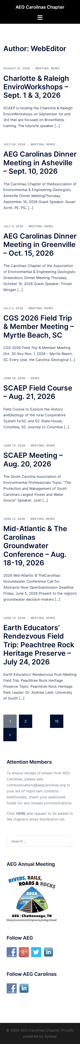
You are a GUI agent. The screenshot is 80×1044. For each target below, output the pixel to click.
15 (57, 721)
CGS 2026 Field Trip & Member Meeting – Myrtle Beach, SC (38, 326)
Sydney (50, 1036)
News (55, 68)
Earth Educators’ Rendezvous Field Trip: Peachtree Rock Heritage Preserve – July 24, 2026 (38, 644)
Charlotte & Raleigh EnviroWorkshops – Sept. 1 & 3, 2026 (36, 87)
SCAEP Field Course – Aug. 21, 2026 (37, 392)
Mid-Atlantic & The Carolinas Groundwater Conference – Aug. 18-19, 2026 (35, 545)
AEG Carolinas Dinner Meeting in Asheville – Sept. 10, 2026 (40, 162)
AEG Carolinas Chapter (40, 7)
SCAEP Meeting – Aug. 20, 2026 (33, 459)
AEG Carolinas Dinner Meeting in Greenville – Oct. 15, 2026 (40, 244)
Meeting (42, 68)
